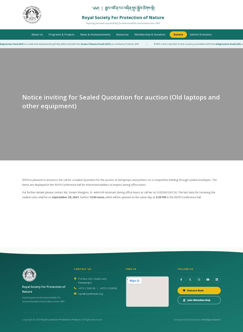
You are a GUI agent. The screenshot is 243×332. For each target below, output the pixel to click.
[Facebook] (181, 279)
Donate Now (195, 290)
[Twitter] (190, 279)
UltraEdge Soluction (211, 319)
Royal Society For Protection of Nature (61, 319)
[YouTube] (207, 279)
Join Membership (198, 300)
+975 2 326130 (86, 288)
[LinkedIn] (216, 279)
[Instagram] (198, 279)
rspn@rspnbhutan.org (90, 293)
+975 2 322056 (108, 288)
